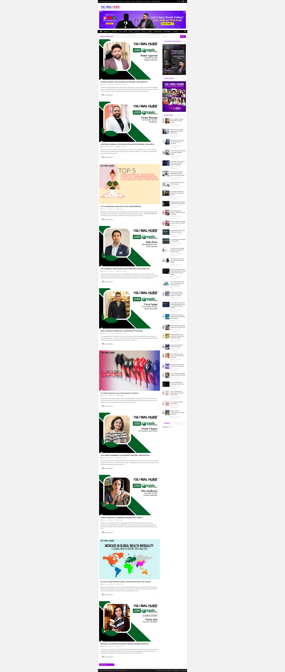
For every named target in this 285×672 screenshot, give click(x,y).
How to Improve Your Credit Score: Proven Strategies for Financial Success (177, 283)
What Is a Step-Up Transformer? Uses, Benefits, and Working (177, 412)
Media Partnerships (156, 1)
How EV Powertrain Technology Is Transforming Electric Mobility (178, 152)
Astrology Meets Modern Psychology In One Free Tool (177, 383)
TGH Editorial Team (174, 126)
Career (132, 1)
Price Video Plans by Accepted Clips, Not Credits (177, 240)
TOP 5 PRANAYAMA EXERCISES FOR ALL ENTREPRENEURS (121, 206)
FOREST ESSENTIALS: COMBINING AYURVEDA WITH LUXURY (121, 518)
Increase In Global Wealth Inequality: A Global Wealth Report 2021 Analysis (126, 582)
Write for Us (147, 1)
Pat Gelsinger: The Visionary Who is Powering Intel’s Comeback (177, 142)
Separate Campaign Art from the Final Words (177, 183)
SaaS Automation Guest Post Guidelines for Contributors (177, 365)
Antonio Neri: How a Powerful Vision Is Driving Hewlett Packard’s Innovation (177, 163)
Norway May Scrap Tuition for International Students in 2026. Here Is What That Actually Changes (177, 305)
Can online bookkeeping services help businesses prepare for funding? (176, 294)
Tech (120, 31)
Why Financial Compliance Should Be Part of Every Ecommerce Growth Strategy (177, 173)
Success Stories (158, 31)
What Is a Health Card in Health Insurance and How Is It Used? (177, 222)
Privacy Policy (183, 670)
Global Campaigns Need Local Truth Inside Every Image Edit (177, 202)
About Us (114, 1)
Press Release (167, 31)
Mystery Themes (129, 670)
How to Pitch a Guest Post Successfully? (176, 402)
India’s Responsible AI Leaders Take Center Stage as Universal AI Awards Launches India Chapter (177, 272)
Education (137, 31)
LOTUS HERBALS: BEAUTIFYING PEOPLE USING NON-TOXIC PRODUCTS (125, 269)
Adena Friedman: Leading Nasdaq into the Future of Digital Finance (176, 131)
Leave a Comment (122, 84)
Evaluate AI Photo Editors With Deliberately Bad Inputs (177, 231)
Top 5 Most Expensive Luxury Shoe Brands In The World (119, 393)
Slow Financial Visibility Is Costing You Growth (176, 345)
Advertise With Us (139, 1)
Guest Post (175, 31)
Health (130, 31)
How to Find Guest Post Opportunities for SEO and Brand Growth (176, 393)
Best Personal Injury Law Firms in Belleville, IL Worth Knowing (177, 326)
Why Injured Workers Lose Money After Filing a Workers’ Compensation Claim (177, 336)
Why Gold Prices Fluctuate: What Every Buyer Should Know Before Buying (177, 316)
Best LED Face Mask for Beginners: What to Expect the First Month (177, 212)
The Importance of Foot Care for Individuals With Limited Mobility (177, 260)
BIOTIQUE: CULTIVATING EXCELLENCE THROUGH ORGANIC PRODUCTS (125, 644)
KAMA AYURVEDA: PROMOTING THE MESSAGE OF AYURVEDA (122, 331)
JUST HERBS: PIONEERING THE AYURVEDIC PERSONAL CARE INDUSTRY (125, 455)
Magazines (106, 31)
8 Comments (121, 395)
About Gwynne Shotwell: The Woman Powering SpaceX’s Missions (177, 193)
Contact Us (120, 1)
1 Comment (120, 208)
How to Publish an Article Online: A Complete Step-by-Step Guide (177, 355)
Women (143, 31)
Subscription (127, 1)
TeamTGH (113, 84)
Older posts (104, 664)
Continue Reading (108, 95)
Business (114, 31)
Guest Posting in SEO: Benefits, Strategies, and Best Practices (177, 374)
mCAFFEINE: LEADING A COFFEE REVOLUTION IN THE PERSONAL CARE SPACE (127, 144)
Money (125, 31)
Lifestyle (150, 31)
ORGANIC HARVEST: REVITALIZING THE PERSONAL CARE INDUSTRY (124, 82)
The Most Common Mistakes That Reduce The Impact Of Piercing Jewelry (177, 250)
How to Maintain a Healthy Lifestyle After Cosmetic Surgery (176, 120)
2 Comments (121, 584)
